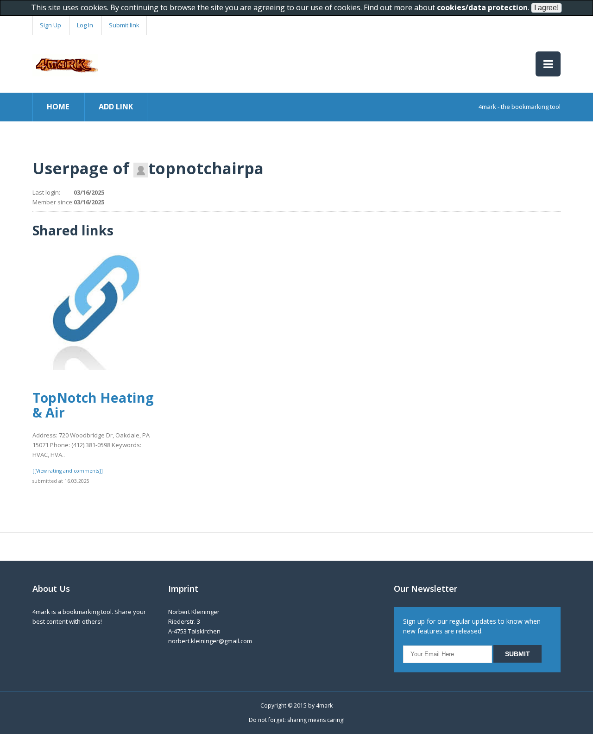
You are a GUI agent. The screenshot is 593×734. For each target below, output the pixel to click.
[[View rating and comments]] (67, 471)
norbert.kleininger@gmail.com (210, 641)
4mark (324, 705)
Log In (85, 25)
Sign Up (50, 25)
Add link (116, 106)
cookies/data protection (482, 7)
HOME (58, 106)
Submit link (124, 25)
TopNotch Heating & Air (93, 404)
